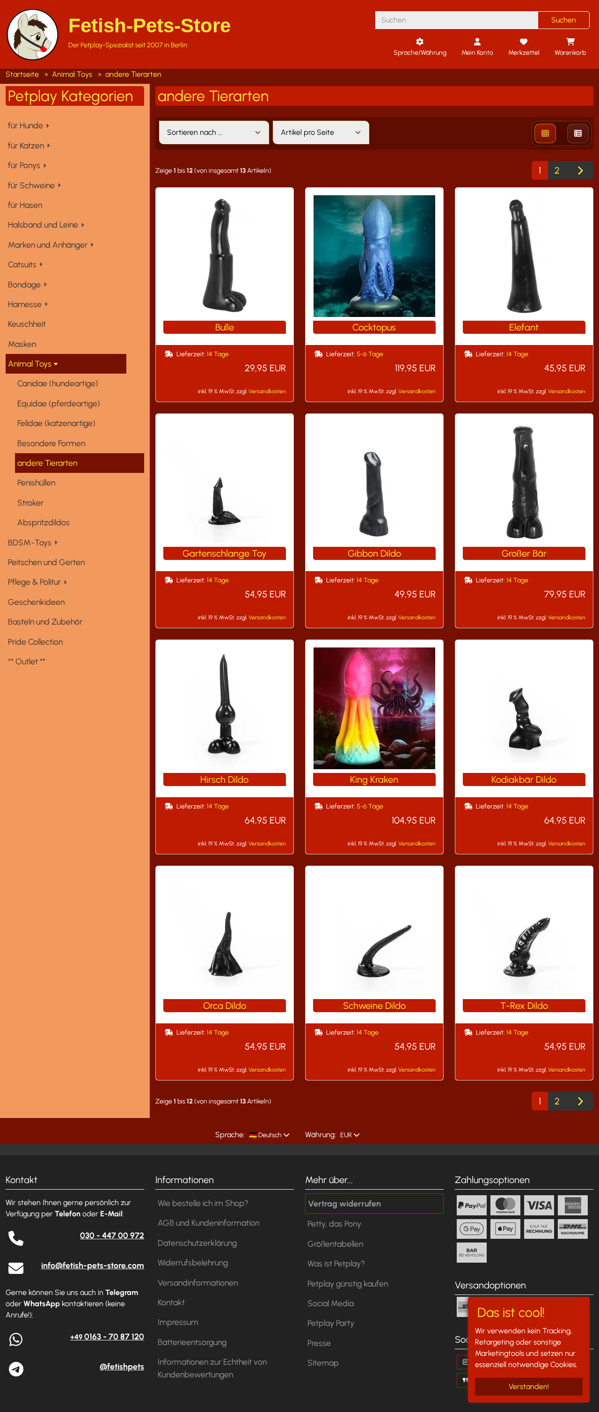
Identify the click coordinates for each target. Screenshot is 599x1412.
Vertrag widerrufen (344, 1203)
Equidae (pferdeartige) (58, 403)
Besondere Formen (51, 443)
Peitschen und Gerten (46, 562)
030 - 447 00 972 (112, 1235)
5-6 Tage (370, 354)
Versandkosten (267, 391)
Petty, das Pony (334, 1223)
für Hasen (25, 205)
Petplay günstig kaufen (347, 1283)
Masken (22, 344)
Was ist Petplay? (336, 1263)
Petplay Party (330, 1323)
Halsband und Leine (43, 224)
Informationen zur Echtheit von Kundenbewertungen (212, 1368)
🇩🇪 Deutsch (265, 1135)
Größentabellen (335, 1244)
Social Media (330, 1303)
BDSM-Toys (29, 542)
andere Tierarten (47, 463)
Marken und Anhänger (48, 245)
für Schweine (31, 185)
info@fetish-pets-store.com (92, 1265)
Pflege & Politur (34, 582)
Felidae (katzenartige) (56, 423)
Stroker (30, 502)
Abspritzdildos (43, 522)
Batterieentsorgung (192, 1342)
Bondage (24, 284)
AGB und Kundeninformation (208, 1223)
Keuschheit (27, 324)
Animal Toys (29, 363)
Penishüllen (36, 482)
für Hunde (25, 125)
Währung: (320, 1134)
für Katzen (26, 145)
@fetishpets (122, 1366)
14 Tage (218, 354)
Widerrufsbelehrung (193, 1262)
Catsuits (22, 264)
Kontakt (171, 1302)
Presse (319, 1343)
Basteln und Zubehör (45, 621)
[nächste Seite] (579, 170)
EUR (345, 1135)
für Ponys (24, 165)
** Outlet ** (26, 661)
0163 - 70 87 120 (107, 1336)
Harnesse (25, 304)
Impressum (178, 1322)
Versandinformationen (198, 1282)
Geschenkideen (36, 602)
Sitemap (323, 1363)
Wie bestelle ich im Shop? (203, 1203)
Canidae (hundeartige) (57, 383)
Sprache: (230, 1134)
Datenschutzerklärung (197, 1243)
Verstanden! (529, 1386)
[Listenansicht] (578, 133)
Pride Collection (35, 642)
